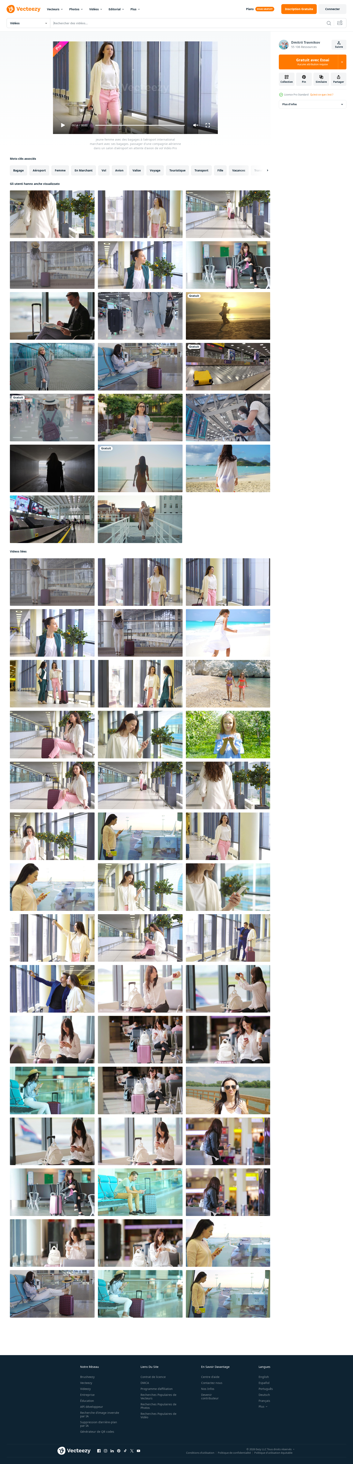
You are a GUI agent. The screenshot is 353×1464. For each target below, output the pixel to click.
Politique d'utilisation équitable (273, 1453)
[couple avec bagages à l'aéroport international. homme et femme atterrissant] (228, 938)
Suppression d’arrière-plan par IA (98, 1424)
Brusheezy (87, 1377)
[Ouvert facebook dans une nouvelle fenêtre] (99, 1450)
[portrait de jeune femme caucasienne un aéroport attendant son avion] (52, 734)
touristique (177, 170)
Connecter (332, 9)
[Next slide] (264, 170)
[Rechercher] (328, 23)
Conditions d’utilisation (200, 1453)
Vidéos (94, 9)
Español (264, 1383)
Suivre (339, 47)
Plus (133, 9)
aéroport (39, 170)
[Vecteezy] (23, 9)
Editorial (115, 9)
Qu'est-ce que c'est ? (321, 94)
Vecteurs (53, 9)
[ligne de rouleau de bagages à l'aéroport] (52, 519)
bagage (18, 170)
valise (137, 170)
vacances (238, 170)
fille (220, 170)
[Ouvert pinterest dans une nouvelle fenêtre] (118, 1450)
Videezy (85, 1389)
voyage (155, 170)
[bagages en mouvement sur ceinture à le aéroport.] (228, 366)
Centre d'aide (210, 1377)
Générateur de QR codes (97, 1432)
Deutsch (264, 1395)
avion (119, 170)
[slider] (140, 125)
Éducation (87, 1401)
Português (266, 1389)
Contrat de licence (153, 1377)
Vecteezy (86, 1383)
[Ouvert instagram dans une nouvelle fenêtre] (105, 1450)
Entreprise (87, 1395)
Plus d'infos (289, 104)
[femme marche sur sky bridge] (140, 468)
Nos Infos (207, 1389)
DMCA (145, 1383)
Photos (74, 9)
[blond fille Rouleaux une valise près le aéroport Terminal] (52, 366)
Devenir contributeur (210, 1396)
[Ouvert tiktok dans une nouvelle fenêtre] (125, 1450)
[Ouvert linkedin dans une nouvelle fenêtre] (112, 1450)
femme (60, 170)
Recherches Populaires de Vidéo (158, 1415)
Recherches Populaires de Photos (158, 1406)
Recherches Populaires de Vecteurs (158, 1396)
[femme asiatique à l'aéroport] (52, 417)
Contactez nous (211, 1383)
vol (104, 170)
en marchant (84, 170)
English (264, 1377)
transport (201, 170)
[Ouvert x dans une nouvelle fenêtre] (132, 1450)
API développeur (91, 1407)
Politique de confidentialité (234, 1453)
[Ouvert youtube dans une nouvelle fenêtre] (138, 1450)
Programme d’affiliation (157, 1389)
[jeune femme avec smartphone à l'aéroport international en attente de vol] (140, 938)
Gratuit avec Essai (312, 62)
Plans (250, 9)
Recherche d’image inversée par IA (99, 1414)
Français (264, 1401)
